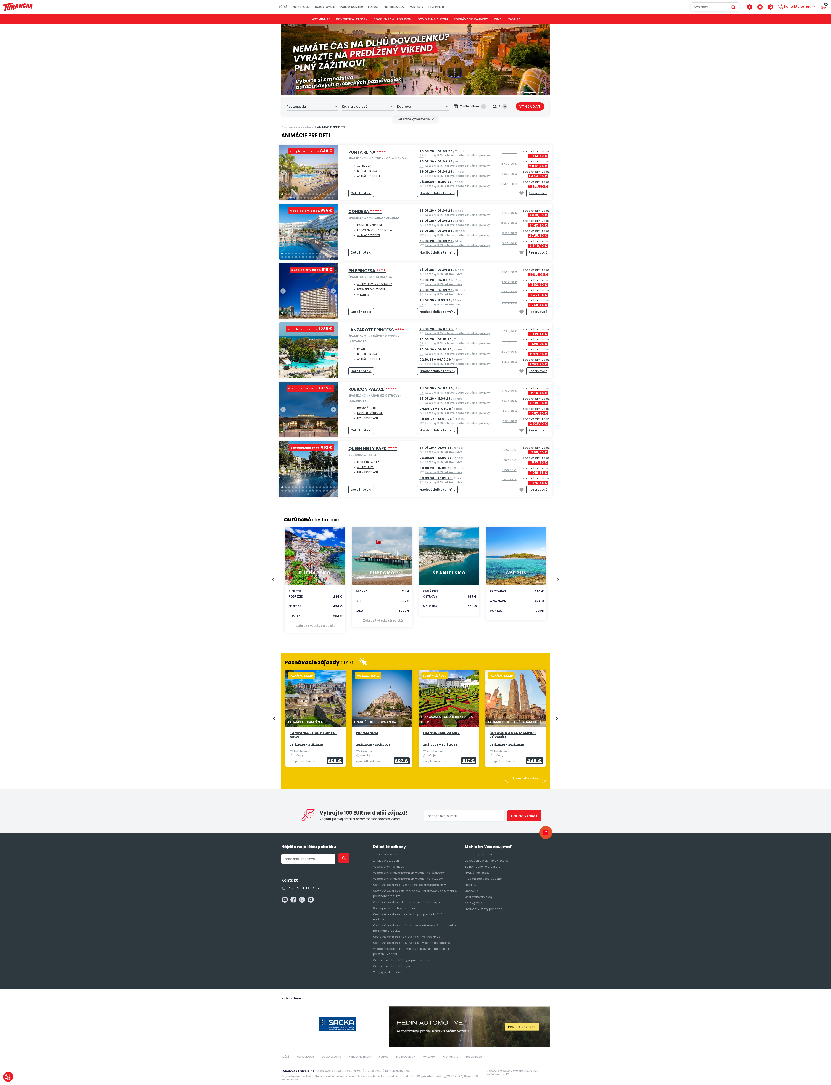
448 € (534, 761)
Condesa (365, 211)
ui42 (506, 1074)
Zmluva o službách (386, 860)
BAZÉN (361, 348)
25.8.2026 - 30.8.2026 (373, 745)
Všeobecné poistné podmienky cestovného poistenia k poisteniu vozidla (411, 951)
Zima (498, 19)
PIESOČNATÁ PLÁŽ (368, 462)
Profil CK (470, 885)
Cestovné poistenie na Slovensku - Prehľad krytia (407, 937)
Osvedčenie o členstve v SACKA (486, 860)
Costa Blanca (380, 277)
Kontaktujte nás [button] (797, 6)
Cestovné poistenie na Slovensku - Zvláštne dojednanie (411, 943)
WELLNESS (363, 294)
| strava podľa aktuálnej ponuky (454, 153)
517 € (468, 761)
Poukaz (373, 7)
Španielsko (357, 158)
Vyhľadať (530, 106)
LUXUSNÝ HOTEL (367, 408)
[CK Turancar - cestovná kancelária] (18, 7)
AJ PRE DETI (364, 165)
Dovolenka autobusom (392, 19)
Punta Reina (367, 152)
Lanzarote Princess (376, 330)
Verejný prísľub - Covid (388, 972)
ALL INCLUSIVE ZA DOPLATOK (374, 284)
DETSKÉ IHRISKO (367, 171)
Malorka (376, 158)
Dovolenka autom (433, 19)
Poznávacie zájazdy (471, 19)
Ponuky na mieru (351, 7)
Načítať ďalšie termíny (437, 193)
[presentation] (283, 172)
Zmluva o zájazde (385, 854)
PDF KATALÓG (301, 7)
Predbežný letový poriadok (483, 909)
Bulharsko (357, 455)
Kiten (373, 455)
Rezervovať (538, 193)
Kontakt (289, 880)
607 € (401, 761)
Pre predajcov (394, 7)
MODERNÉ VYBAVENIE (370, 225)
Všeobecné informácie (389, 866)
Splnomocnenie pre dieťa (483, 866)
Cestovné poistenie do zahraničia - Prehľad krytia (407, 902)
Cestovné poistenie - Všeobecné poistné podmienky (409, 885)
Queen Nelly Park (372, 448)
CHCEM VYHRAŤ (524, 815)
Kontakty (416, 7)
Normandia (367, 733)
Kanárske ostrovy (384, 336)
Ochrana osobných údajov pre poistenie (401, 960)
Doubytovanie (325, 7)
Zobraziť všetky (525, 778)
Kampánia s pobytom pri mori (313, 735)
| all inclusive (441, 272)
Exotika (514, 19)
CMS (535, 1071)
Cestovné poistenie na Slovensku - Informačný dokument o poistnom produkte (414, 928)
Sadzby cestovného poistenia (394, 908)
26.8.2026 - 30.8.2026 (507, 745)
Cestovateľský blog (478, 897)
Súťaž (283, 7)
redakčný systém (511, 1071)
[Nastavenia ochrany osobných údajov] (8, 1077)
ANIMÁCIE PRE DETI (331, 127)
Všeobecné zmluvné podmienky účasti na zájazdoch (409, 872)
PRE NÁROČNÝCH (367, 418)
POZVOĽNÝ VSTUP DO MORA (374, 230)
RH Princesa (367, 271)
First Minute (450, 1056)
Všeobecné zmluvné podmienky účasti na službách (408, 879)
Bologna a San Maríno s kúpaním (513, 735)
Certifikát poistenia (478, 854)
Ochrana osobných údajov (392, 966)
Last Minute (436, 7)
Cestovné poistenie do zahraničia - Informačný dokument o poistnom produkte (415, 893)
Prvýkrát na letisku (477, 872)
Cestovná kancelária (297, 127)
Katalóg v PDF (474, 903)
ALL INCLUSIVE (365, 467)
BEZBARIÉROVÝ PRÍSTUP (371, 289)
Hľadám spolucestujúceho (483, 879)
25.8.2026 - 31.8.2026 (306, 745)
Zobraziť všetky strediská (316, 626)
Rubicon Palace (372, 389)
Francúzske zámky (441, 733)
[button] (518, 92)
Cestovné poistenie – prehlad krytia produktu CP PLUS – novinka (411, 916)
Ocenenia (471, 891)
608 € (335, 761)
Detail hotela (361, 193)
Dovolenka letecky (351, 19)
